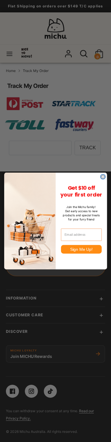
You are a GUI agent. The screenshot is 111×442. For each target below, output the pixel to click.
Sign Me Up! (81, 249)
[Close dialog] (102, 176)
